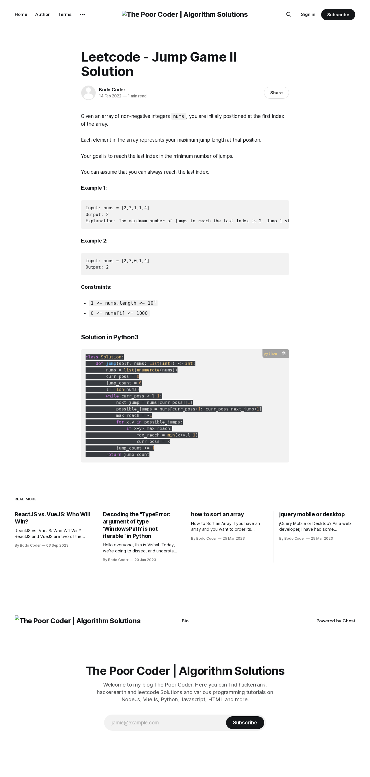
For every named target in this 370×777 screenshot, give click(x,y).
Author (42, 14)
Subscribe (338, 14)
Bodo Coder (112, 89)
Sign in (308, 14)
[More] (82, 14)
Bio (185, 621)
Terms (64, 14)
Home (21, 14)
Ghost (349, 621)
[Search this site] (288, 14)
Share (276, 92)
